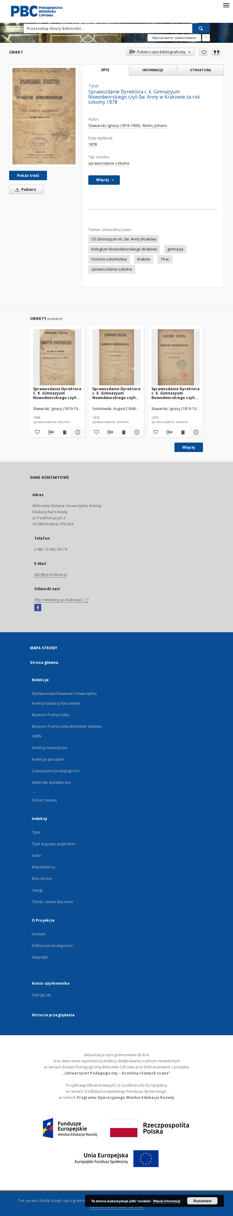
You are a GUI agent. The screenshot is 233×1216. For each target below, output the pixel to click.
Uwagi (37, 890)
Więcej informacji (166, 1201)
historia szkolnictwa (109, 259)
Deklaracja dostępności (52, 945)
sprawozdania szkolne (111, 269)
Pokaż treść (28, 175)
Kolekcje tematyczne (49, 747)
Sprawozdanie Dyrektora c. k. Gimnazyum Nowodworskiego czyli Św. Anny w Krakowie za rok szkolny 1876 (116, 393)
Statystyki (40, 957)
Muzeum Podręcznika (50, 714)
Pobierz (28, 189)
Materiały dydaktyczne (51, 782)
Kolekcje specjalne (48, 759)
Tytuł (36, 832)
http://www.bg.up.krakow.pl (58, 599)
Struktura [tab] (200, 70)
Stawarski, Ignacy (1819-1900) (114, 125)
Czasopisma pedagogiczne (55, 770)
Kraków (143, 259)
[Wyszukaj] (201, 28)
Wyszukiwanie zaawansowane (174, 38)
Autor (37, 855)
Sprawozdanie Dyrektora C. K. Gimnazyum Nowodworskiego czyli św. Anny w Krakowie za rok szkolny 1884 (57, 393)
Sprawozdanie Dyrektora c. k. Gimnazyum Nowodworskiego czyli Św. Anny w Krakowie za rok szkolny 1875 (175, 393)
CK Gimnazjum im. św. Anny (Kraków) (123, 239)
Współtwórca (43, 867)
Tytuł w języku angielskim (53, 843)
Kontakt (38, 934)
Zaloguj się (41, 994)
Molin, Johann (155, 125)
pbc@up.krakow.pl (50, 574)
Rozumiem (202, 1201)
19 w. (165, 259)
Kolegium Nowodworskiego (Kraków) (124, 249)
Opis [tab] (105, 70)
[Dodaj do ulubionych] (203, 52)
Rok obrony (42, 878)
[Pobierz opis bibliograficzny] (50, 432)
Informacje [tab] (152, 70)
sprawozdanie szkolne (109, 163)
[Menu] (226, 5)
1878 (92, 144)
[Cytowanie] (216, 52)
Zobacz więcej (44, 800)
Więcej (188, 447)
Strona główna (44, 662)
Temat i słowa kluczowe (52, 901)
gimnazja (175, 249)
